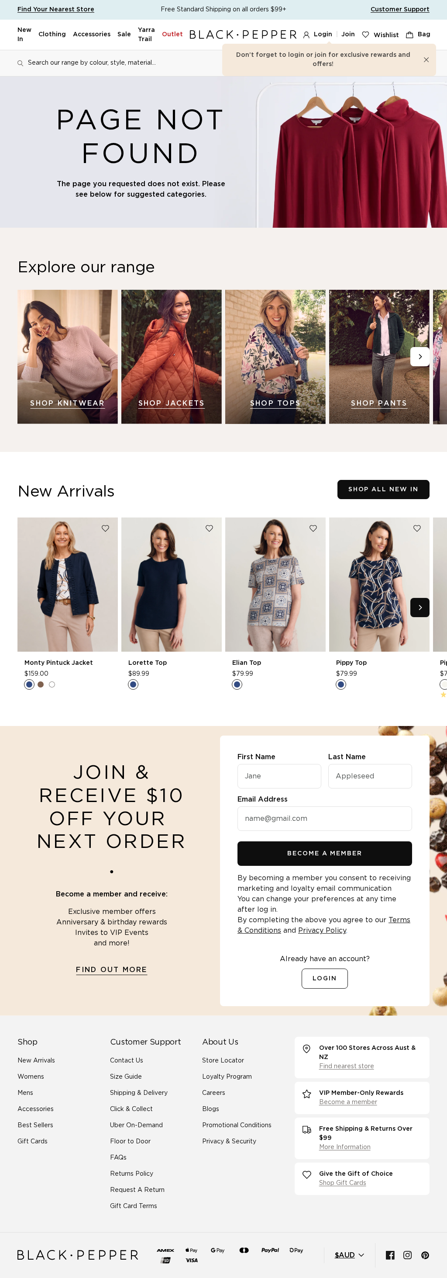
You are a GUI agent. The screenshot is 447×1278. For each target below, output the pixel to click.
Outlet (172, 34)
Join (348, 34)
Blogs (210, 1109)
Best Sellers (35, 1125)
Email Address (262, 799)
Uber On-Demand (136, 1125)
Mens (25, 1093)
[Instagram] (407, 1255)
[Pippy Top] (379, 584)
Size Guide (126, 1077)
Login (323, 34)
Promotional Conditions (237, 1125)
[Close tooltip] (426, 60)
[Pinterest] (425, 1255)
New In (24, 34)
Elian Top (246, 663)
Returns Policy (131, 1174)
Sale (124, 34)
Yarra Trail (146, 34)
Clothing (52, 34)
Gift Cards (32, 1142)
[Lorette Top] (171, 584)
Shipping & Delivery (139, 1093)
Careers (213, 1093)
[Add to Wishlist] (105, 528)
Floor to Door (130, 1142)
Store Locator (223, 1061)
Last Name (347, 757)
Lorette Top (147, 663)
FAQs (118, 1158)
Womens (30, 1077)
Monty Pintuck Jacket (58, 663)
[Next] (420, 356)
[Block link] (67, 357)
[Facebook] (390, 1255)
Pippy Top (351, 663)
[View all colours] (40, 684)
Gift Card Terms (133, 1206)
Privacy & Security (229, 1142)
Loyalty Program (227, 1077)
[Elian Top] (275, 584)
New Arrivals (36, 1061)
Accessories (91, 34)
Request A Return (137, 1190)
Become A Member (324, 854)
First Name (256, 757)
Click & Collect (131, 1109)
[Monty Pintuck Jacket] (67, 584)
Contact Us (126, 1061)
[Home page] (243, 34)
